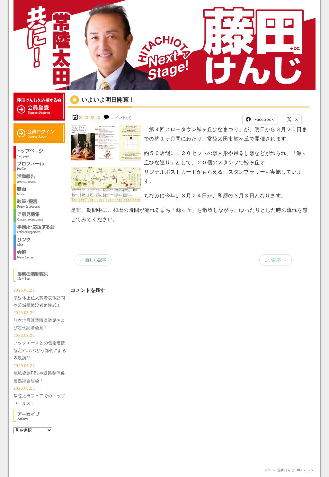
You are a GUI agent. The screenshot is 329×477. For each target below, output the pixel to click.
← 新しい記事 (93, 259)
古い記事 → (275, 259)
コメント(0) (120, 117)
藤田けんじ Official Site (296, 470)
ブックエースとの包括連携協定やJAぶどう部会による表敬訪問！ (39, 350)
